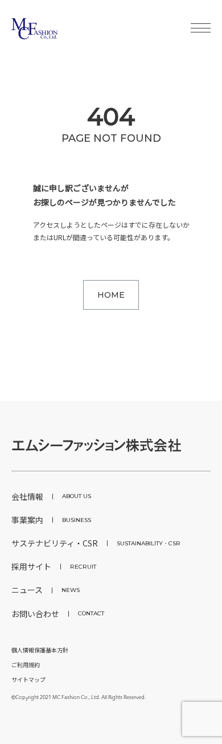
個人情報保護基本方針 (39, 650)
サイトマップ (28, 679)
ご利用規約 (25, 664)
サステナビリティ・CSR (95, 543)
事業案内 (51, 519)
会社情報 (51, 496)
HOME (111, 295)
